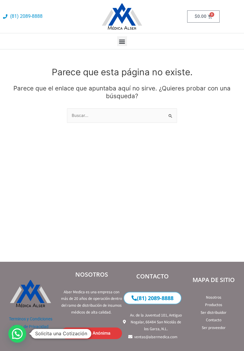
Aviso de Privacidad (30, 326)
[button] (122, 41)
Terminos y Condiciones (30, 318)
